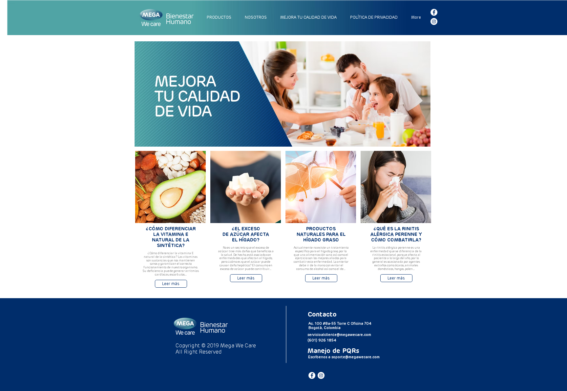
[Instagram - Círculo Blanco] (433, 21)
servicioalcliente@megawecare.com (339, 335)
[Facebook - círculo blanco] (433, 12)
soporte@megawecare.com (355, 357)
